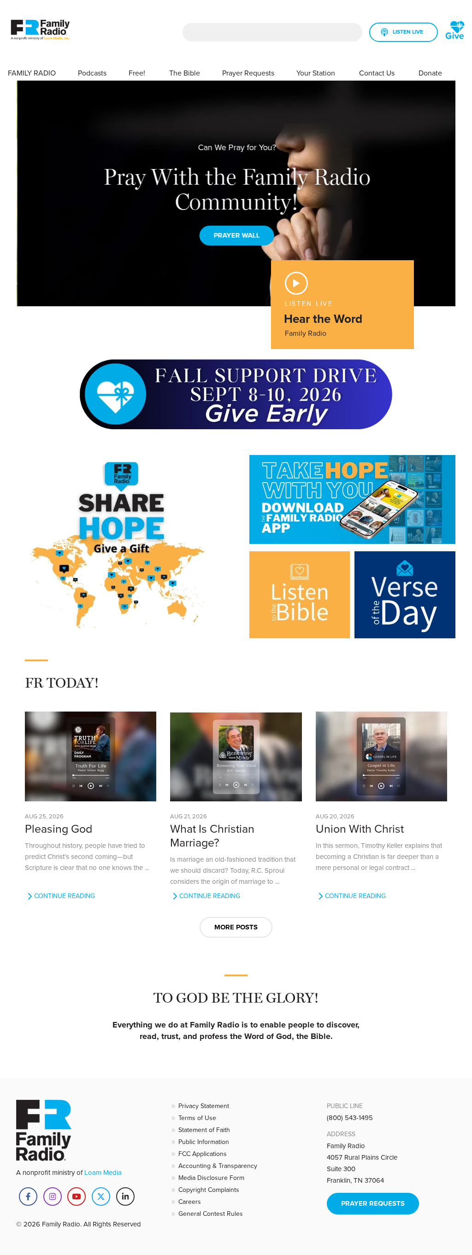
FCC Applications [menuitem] (202, 1153)
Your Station (316, 73)
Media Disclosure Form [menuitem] (211, 1177)
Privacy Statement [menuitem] (203, 1105)
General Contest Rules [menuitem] (210, 1213)
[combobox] (272, 32)
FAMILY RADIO (32, 73)
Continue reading (64, 896)
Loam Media (103, 1172)
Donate (430, 73)
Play (296, 283)
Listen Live (408, 31)
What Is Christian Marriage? (212, 835)
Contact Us (377, 73)
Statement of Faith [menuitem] (204, 1129)
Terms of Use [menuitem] (197, 1117)
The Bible (184, 73)
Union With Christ (360, 828)
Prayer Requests (248, 73)
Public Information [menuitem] (203, 1141)
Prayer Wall (236, 235)
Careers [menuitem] (189, 1201)
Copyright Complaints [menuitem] (208, 1189)
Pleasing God (58, 828)
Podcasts (92, 73)
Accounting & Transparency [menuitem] (217, 1165)
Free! (138, 73)
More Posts (236, 927)
